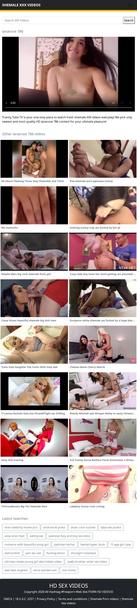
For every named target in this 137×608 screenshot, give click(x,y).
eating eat (36, 536)
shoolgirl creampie (83, 553)
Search (128, 20)
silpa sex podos (111, 527)
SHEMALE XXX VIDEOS (21, 4)
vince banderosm (45, 570)
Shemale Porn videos (104, 599)
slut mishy (69, 570)
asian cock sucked (83, 527)
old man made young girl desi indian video (33, 562)
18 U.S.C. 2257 (24, 599)
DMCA (8, 599)
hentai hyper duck (92, 544)
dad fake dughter (16, 570)
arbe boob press (54, 527)
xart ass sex (33, 553)
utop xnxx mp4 (14, 536)
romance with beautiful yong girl (26, 544)
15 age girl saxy (120, 544)
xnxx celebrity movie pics (21, 527)
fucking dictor (55, 553)
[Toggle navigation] (130, 5)
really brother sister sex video (87, 562)
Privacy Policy (46, 599)
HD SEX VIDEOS (68, 585)
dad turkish (12, 553)
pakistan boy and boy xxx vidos (69, 536)
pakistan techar (64, 544)
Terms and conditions (72, 599)
